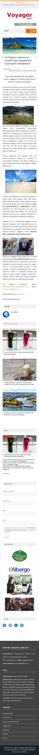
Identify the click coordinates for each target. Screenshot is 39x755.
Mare (10, 71)
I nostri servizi (7, 717)
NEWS (34, 71)
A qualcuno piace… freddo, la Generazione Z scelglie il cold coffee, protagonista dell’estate (19, 383)
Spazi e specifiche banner (11, 722)
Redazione (7, 69)
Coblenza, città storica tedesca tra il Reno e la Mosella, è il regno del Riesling (18, 414)
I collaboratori (7, 726)
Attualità (7, 436)
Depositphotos (20, 294)
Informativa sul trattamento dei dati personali (20, 529)
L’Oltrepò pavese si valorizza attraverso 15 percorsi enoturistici (20, 5)
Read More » (6, 473)
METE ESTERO (17, 71)
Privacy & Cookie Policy (19, 752)
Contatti (5, 734)
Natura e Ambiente (27, 71)
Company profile (8, 713)
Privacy (5, 738)
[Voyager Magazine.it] (19, 16)
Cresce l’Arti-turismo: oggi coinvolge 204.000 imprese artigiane (17, 455)
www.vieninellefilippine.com (11, 289)
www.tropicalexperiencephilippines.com (15, 287)
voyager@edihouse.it (21, 663)
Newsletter (6, 730)
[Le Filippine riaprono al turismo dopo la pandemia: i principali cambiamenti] (19, 46)
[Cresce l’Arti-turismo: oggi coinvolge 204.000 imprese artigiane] (19, 339)
